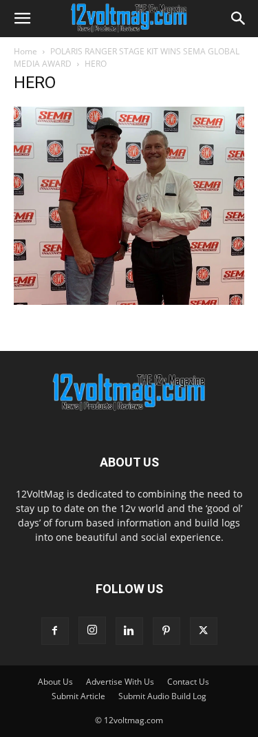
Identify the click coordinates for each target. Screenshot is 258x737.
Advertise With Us (120, 681)
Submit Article (78, 696)
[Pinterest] (166, 631)
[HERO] (129, 301)
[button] (22, 18)
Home (25, 51)
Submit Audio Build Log (162, 696)
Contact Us (188, 681)
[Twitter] (203, 631)
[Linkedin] (129, 631)
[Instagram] (92, 630)
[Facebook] (55, 631)
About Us (55, 681)
